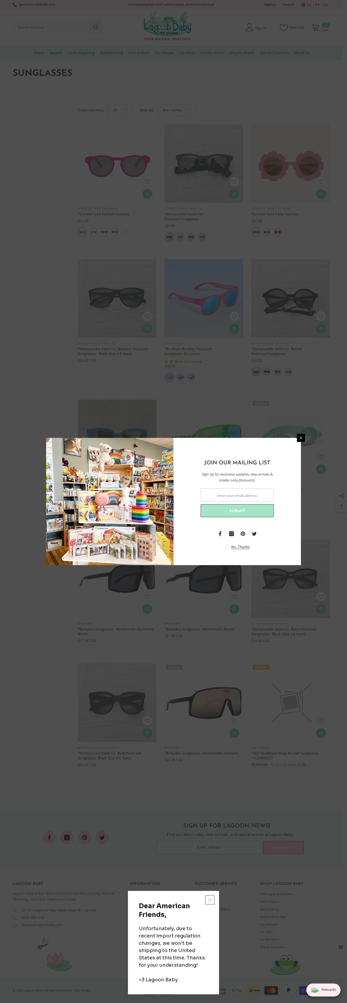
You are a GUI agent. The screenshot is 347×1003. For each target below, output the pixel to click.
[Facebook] (220, 533)
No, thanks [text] (240, 546)
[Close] (301, 438)
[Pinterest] (243, 533)
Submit (237, 511)
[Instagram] (231, 533)
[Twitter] (254, 533)
